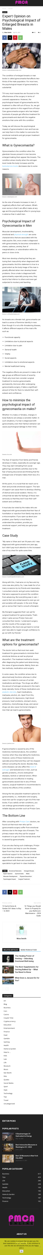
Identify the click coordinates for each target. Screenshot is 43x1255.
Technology (8, 1093)
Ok (21, 1251)
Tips (5, 1097)
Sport (6, 1086)
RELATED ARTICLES (11, 950)
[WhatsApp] (20, 37)
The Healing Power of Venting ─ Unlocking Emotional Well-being (24, 958)
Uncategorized (9, 1104)
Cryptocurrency (9, 1021)
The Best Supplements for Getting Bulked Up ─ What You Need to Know (27, 969)
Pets (5, 1076)
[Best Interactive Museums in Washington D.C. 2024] (8, 1148)
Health (10, 8)
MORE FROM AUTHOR (29, 950)
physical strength (21, 234)
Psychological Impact (9, 879)
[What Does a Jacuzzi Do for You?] (8, 980)
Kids (5, 1056)
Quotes (6, 1080)
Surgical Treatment (24, 879)
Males (27, 873)
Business (7, 1008)
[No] (40, 1247)
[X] (10, 37)
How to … (7, 1052)
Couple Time (8, 1018)
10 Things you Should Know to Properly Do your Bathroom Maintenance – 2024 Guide (32, 911)
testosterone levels (10, 166)
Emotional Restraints (15, 871)
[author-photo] (21, 935)
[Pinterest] (15, 37)
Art (5, 1001)
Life (5, 1062)
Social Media (8, 1083)
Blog (5, 1004)
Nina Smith (7, 32)
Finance (7, 1032)
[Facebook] (4, 37)
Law (5, 1059)
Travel (6, 1100)
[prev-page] (3, 989)
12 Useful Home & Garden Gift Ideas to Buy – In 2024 (11, 908)
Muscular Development (10, 876)
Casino (6, 1014)
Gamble (7, 1038)
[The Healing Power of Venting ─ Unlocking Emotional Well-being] (8, 958)
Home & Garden (10, 1049)
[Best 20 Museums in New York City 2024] (8, 1159)
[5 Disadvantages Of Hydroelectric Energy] (8, 1137)
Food (5, 1035)
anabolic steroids (9, 692)
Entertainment (9, 1028)
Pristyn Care (25, 821)
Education (7, 1025)
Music (6, 1069)
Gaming (7, 1042)
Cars (5, 1011)
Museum (7, 1066)
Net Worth (8, 1073)
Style (5, 1090)
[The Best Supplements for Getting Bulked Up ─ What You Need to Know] (8, 969)
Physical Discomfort (26, 876)
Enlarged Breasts (29, 871)
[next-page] (7, 989)
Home (4, 8)
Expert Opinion (7, 873)
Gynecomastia (19, 873)
